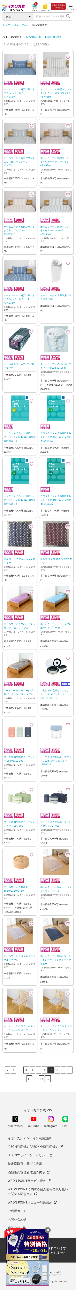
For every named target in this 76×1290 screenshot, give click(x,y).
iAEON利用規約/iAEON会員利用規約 (33, 1146)
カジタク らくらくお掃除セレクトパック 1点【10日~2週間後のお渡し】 (19, 436)
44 (41, 1079)
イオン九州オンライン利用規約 (29, 1138)
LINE (65, 1126)
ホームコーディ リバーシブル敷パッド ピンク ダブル (19, 625)
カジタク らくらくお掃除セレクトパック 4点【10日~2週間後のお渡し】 (55, 499)
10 (69, 1070)
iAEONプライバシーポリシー (28, 1155)
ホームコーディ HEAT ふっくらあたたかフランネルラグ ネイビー (55, 959)
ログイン (45, 10)
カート (34, 10)
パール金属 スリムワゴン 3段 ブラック (19, 365)
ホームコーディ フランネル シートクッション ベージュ (19, 1027)
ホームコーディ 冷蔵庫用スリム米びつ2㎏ (55, 297)
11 (29, 1079)
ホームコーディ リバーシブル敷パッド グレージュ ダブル (19, 692)
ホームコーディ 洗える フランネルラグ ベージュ (56, 888)
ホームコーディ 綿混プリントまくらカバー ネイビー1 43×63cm (19, 299)
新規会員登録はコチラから (58, 6)
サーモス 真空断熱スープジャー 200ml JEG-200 (19, 758)
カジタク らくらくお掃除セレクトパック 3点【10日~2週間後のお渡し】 (19, 499)
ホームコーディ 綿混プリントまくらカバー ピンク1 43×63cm (19, 230)
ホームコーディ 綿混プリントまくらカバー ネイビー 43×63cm (19, 92)
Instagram (50, 1126)
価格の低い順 (33, 37)
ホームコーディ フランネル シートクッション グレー (56, 1027)
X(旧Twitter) (15, 1126)
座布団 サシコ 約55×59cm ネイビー (19, 560)
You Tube (33, 1126)
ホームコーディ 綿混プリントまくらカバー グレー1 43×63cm (19, 161)
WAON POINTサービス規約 (27, 1180)
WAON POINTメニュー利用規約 (30, 1202)
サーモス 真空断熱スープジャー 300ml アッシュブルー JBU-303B (55, 760)
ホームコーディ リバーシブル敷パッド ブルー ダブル (55, 625)
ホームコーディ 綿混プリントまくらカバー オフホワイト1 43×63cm (55, 92)
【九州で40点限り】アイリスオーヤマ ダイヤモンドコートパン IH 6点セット (55, 694)
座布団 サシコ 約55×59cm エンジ (56, 560)
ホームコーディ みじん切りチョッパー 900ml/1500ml (55, 365)
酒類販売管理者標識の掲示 (26, 1172)
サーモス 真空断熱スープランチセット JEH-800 (19, 823)
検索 (68, 16)
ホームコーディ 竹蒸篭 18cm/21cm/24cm (16, 888)
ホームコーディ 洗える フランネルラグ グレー (19, 957)
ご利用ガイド (17, 1210)
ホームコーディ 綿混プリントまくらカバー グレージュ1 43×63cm (55, 161)
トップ (6, 25)
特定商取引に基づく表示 (25, 1163)
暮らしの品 (20, 25)
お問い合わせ (17, 1219)
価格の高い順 (52, 37)
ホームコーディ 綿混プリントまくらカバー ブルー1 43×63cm (55, 230)
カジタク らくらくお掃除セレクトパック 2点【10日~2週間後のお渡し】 (55, 436)
